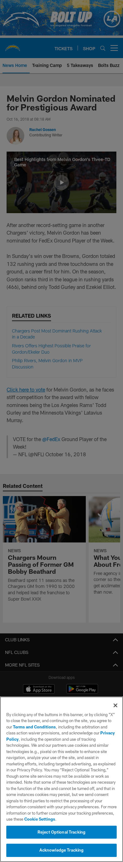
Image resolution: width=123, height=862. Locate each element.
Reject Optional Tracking (61, 832)
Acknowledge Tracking (61, 850)
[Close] (115, 705)
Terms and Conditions (34, 726)
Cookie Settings (39, 819)
